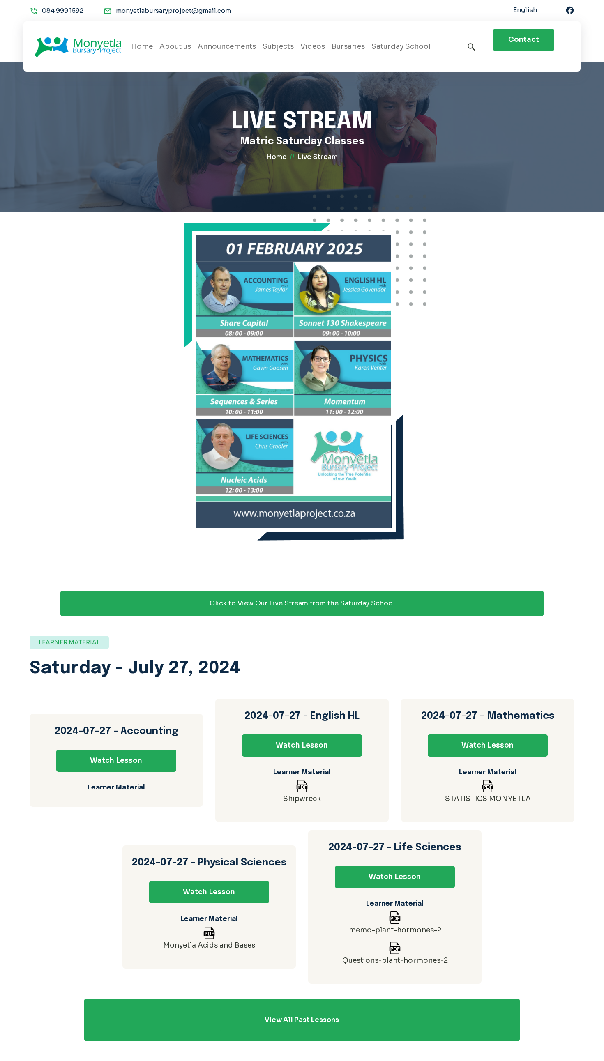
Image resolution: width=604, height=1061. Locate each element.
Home (142, 46)
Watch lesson (116, 760)
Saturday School (401, 46)
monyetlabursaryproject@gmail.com (173, 10)
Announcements (227, 46)
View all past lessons (302, 1019)
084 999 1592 (62, 10)
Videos (312, 46)
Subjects (278, 46)
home (276, 156)
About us (175, 46)
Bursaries (348, 46)
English (525, 10)
